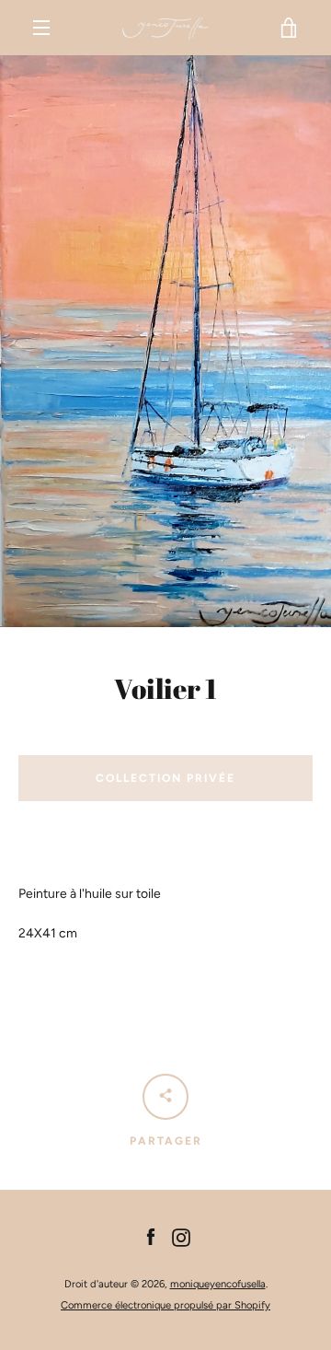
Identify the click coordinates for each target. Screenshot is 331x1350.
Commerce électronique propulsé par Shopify (165, 1304)
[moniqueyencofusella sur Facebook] (151, 1236)
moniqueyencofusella (218, 1283)
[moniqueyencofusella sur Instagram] (181, 1236)
